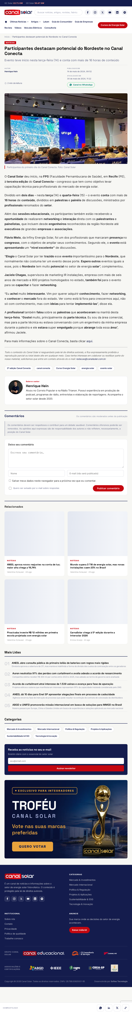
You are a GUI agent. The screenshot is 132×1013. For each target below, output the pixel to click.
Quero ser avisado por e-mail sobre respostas (36, 488)
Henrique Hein (11, 71)
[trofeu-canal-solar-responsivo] (66, 819)
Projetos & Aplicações (101, 729)
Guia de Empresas (84, 21)
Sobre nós (10, 919)
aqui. (89, 341)
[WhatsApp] (100, 1007)
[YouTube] (110, 12)
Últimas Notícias (18, 21)
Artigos (34, 21)
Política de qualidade (15, 933)
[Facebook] (87, 12)
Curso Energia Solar (65, 368)
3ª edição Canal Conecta (19, 368)
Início (7, 36)
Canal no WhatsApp (83, 85)
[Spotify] (124, 12)
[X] (102, 12)
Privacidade (11, 929)
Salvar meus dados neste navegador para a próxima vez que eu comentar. (54, 480)
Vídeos (17, 27)
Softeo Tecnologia (119, 981)
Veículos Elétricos (33, 27)
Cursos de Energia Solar (113, 25)
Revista (8, 27)
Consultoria (50, 27)
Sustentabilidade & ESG (18, 736)
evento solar (106, 368)
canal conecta (43, 368)
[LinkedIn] (117, 12)
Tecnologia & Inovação (46, 736)
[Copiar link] (125, 1007)
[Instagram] (95, 12)
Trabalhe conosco (14, 938)
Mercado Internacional (48, 729)
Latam (46, 21)
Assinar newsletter (66, 768)
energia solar (88, 368)
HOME (6, 22)
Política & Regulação (75, 729)
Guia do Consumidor (62, 21)
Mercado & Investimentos (19, 729)
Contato (9, 924)
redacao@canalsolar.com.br (90, 359)
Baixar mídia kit (79, 930)
